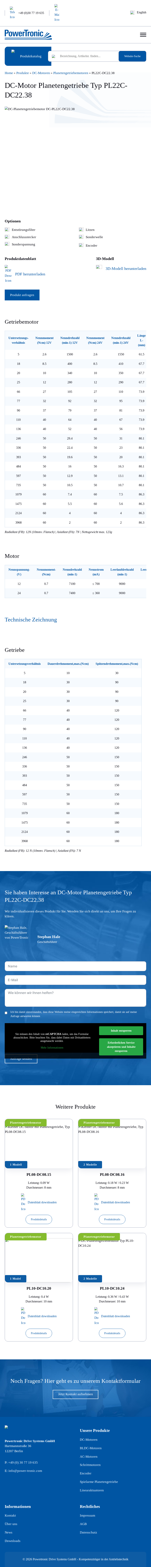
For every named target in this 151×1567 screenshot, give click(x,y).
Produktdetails (39, 1219)
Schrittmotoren (90, 1465)
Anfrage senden (21, 1059)
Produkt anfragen (22, 295)
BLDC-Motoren (91, 1448)
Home (9, 73)
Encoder (85, 1473)
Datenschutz (88, 1532)
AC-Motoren (89, 1456)
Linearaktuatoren (92, 1490)
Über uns (11, 1524)
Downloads (12, 1541)
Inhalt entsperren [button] (121, 1030)
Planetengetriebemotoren (70, 73)
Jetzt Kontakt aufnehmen (75, 1394)
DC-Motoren (41, 73)
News (8, 1532)
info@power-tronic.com (25, 1471)
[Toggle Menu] (143, 35)
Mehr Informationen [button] (52, 1047)
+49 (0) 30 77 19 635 (23, 1462)
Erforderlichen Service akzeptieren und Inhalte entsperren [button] (121, 1046)
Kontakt (10, 1515)
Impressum (87, 1515)
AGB (83, 1524)
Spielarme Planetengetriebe (99, 1482)
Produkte (22, 73)
